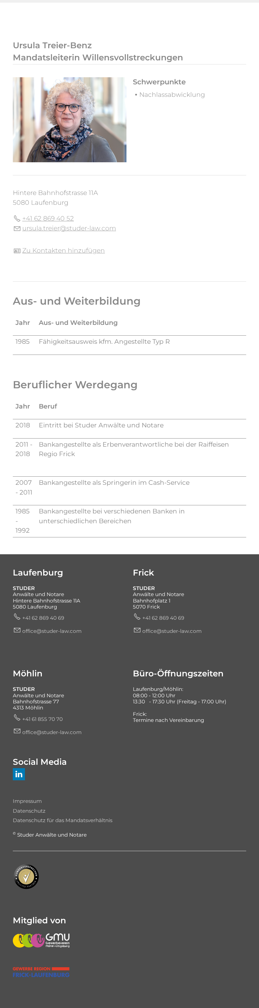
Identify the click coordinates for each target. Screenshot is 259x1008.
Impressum (27, 801)
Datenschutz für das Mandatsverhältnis (62, 820)
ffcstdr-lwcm (54, 631)
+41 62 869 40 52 (48, 218)
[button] (19, 774)
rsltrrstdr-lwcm (71, 228)
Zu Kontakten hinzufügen (63, 250)
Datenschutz (29, 811)
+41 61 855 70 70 (42, 719)
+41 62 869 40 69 (43, 618)
